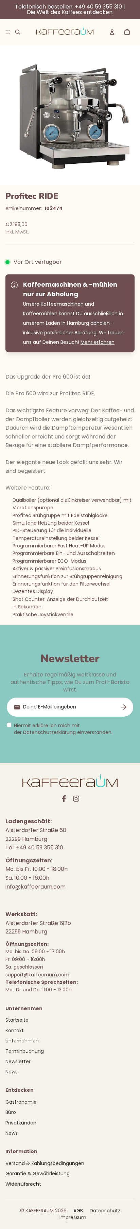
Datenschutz (105, 1210)
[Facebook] (63, 798)
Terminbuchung (24, 1051)
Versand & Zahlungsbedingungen (44, 1163)
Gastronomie (21, 1102)
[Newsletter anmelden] (123, 707)
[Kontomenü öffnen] (112, 32)
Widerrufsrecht (23, 1184)
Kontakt (14, 1030)
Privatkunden (20, 1122)
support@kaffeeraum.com (37, 974)
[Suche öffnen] (17, 32)
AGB (78, 1210)
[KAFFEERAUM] (64, 32)
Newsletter (18, 1061)
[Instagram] (76, 798)
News (11, 1071)
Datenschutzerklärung (49, 732)
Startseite (17, 1020)
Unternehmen (22, 1040)
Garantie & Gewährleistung (37, 1173)
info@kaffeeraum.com (35, 887)
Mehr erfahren (98, 342)
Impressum (72, 1217)
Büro (10, 1112)
